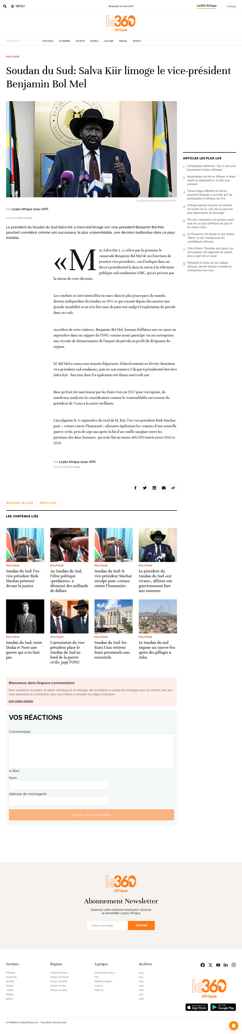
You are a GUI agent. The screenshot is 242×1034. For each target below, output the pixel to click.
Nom (13, 778)
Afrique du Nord (58, 972)
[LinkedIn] (226, 964)
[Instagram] (233, 964)
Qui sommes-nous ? (105, 972)
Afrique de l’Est (58, 985)
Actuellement (13, 41)
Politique (48, 41)
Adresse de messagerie (28, 794)
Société (80, 41)
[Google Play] (223, 1006)
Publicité (99, 990)
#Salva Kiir (48, 503)
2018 (141, 990)
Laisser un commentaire (91, 815)
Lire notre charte (21, 701)
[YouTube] (218, 964)
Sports (137, 41)
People (94, 41)
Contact (99, 985)
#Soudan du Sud (19, 503)
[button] (233, 1025)
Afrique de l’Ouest (59, 977)
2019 (141, 985)
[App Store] (196, 1006)
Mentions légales (103, 981)
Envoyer (141, 925)
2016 (141, 999)
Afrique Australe (58, 990)
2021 (141, 977)
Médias (123, 41)
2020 (141, 981)
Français (231, 6)
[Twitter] (210, 964)
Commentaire (20, 732)
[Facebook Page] (202, 964)
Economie (64, 41)
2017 (141, 994)
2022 (141, 972)
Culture (108, 41)
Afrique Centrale (58, 981)
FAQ (97, 977)
